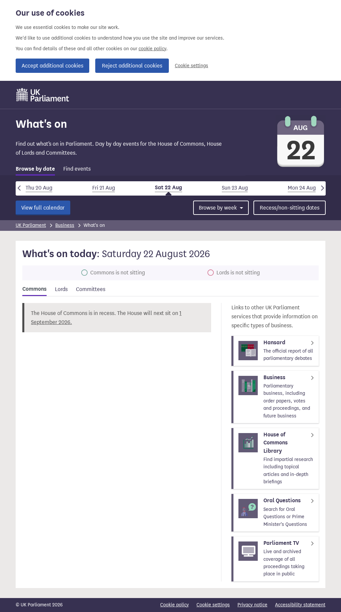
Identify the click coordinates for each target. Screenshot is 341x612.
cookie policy (152, 49)
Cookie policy (174, 605)
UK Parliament (31, 225)
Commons (34, 289)
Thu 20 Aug (39, 188)
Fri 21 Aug (103, 188)
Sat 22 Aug (168, 187)
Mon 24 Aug (302, 188)
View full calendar (43, 208)
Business (64, 225)
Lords (61, 289)
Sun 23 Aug (235, 188)
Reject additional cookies (132, 66)
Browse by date (35, 169)
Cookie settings (191, 66)
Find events (77, 169)
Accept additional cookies (52, 66)
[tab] (35, 170)
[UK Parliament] (43, 94)
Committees (90, 289)
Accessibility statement (300, 605)
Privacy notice (252, 605)
